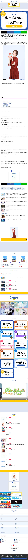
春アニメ (2, 528)
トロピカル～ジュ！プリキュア (7, 189)
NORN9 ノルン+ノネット (3, 188)
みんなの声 (16, 518)
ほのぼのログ (18, 189)
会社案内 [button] (1, 538)
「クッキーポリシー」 (16, 556)
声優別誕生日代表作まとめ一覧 (9, 187)
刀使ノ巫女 (15, 189)
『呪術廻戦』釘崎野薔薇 (5, 105)
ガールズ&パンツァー (23, 189)
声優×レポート (2, 533)
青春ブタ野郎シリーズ (21, 187)
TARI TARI (12, 189)
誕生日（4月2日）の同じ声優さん (6, 106)
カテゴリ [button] (1, 514)
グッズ (1, 519)
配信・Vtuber (16, 523)
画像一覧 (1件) (22, 79)
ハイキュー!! (2, 189)
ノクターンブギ (23, 188)
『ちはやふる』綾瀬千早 (5, 104)
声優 (4, 187)
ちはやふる (17, 187)
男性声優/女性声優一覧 (3, 532)
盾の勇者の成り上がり (9, 188)
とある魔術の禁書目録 (19, 188)
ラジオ (1, 518)
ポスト (5, 79)
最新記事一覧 (2, 527)
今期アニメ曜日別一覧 (17, 527)
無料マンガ (16, 524)
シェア (13, 79)
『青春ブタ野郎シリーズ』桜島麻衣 (7, 103)
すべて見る (14, 470)
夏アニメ (16, 528)
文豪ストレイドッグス (14, 188)
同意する (14, 558)
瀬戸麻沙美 (2, 187)
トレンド (2, 524)
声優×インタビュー (17, 532)
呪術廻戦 (13, 187)
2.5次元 (1, 523)
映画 (15, 519)
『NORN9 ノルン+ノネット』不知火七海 (7, 102)
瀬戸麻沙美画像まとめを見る (14, 239)
